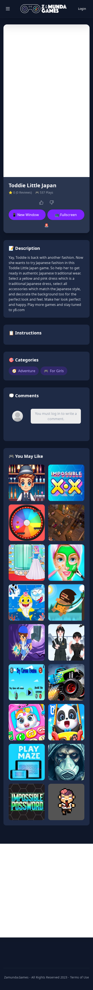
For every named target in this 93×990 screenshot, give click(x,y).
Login (82, 9)
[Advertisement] (46, 890)
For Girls (54, 370)
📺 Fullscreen (66, 214)
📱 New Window (25, 214)
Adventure (23, 370)
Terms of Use (79, 977)
